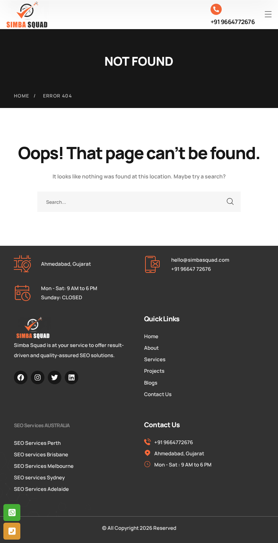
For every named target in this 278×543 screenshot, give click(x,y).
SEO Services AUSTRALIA (42, 425)
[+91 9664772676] (216, 9)
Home (21, 95)
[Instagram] (37, 377)
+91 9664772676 (233, 22)
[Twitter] (54, 377)
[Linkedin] (71, 377)
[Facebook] (20, 377)
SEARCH (230, 202)
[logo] (27, 14)
